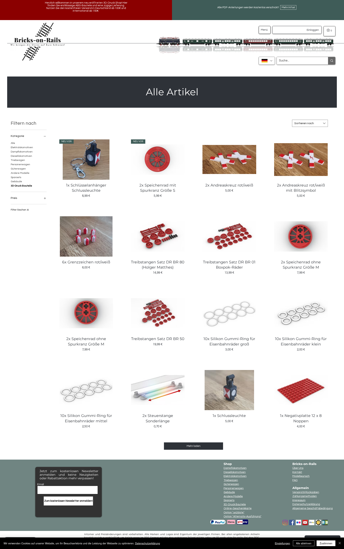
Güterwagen (18, 169)
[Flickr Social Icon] (298, 522)
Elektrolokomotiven (22, 147)
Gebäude (16, 181)
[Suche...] (331, 61)
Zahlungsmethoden (304, 496)
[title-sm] (325, 522)
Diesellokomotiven (21, 156)
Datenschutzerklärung (306, 504)
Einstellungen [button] (282, 543)
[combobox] (310, 123)
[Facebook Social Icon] (292, 522)
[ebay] (311, 522)
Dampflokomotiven (22, 152)
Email (40, 484)
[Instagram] (285, 522)
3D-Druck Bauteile (21, 186)
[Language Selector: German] (267, 61)
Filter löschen (19, 210)
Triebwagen (18, 160)
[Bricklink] (318, 522)
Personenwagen (20, 164)
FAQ (295, 480)
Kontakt (297, 472)
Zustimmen (326, 543)
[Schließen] (340, 543)
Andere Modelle (20, 173)
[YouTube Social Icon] (305, 522)
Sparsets (16, 177)
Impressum (298, 500)
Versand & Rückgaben (305, 492)
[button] (330, 30)
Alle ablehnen (303, 543)
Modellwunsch (301, 476)
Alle (13, 143)
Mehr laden (193, 446)
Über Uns (297, 468)
